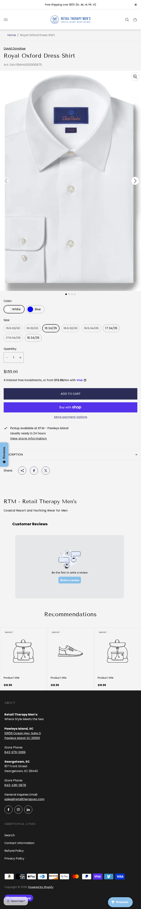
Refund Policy (14, 851)
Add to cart (71, 394)
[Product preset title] (23, 651)
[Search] (127, 20)
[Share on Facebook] (34, 471)
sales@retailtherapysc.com (24, 799)
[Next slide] (135, 181)
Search (9, 835)
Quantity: (10, 349)
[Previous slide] (6, 181)
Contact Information (19, 843)
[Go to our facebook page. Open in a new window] (8, 810)
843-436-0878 (15, 785)
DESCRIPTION (13, 454)
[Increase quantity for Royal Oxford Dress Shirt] (20, 357)
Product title (11, 677)
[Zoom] (135, 77)
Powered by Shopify (40, 887)
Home (11, 35)
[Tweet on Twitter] (46, 471)
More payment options (70, 417)
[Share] (22, 471)
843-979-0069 (15, 752)
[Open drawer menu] (6, 20)
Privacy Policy (14, 858)
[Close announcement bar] (135, 4)
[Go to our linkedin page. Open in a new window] (28, 810)
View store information (28, 439)
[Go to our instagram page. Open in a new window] (18, 810)
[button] (66, 294)
